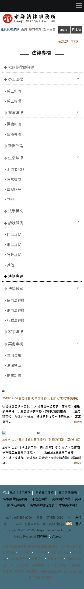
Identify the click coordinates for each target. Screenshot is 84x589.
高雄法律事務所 (20, 493)
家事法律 (15, 331)
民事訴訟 (25, 553)
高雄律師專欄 (61, 499)
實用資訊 (14, 355)
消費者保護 (15, 169)
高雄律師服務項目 (15, 499)
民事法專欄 (15, 300)
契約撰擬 (38, 565)
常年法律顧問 (19, 565)
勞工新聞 (14, 91)
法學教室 (15, 288)
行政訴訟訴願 (59, 553)
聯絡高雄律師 (68, 505)
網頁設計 (43, 536)
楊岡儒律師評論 (21, 67)
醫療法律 (15, 112)
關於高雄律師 (44, 493)
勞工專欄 (14, 101)
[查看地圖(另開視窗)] (69, 524)
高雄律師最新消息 (42, 505)
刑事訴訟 (41, 553)
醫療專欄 (14, 134)
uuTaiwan (56, 536)
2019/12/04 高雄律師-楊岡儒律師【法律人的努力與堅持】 (41, 398)
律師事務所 (49, 546)
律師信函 (38, 559)
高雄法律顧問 (68, 493)
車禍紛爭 (14, 189)
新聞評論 (15, 145)
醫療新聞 (14, 124)
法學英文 (15, 210)
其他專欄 (15, 343)
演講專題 (15, 276)
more (78, 421)
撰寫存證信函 (19, 559)
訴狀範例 (15, 223)
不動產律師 (39, 499)
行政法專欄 (15, 320)
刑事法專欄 (15, 310)
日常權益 (14, 179)
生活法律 (15, 157)
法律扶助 (14, 365)
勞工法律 (15, 79)
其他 (10, 199)
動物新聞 (14, 375)
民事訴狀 (14, 234)
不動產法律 (55, 559)
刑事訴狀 (14, 244)
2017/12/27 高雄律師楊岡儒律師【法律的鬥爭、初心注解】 (42, 440)
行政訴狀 (14, 254)
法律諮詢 (9, 553)
